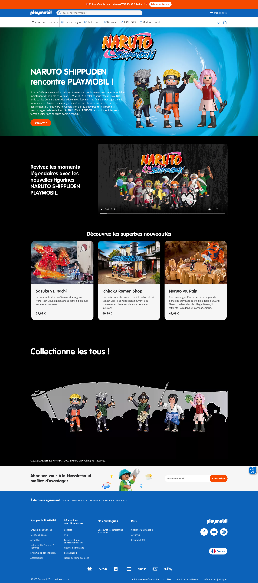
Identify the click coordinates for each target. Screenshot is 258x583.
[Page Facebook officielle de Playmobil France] (204, 532)
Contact (68, 529)
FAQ (66, 534)
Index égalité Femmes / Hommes (42, 546)
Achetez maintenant (160, 4)
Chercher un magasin (142, 529)
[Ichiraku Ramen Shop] (129, 262)
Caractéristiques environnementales (73, 541)
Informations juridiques (216, 579)
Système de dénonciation (43, 552)
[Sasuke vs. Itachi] (62, 262)
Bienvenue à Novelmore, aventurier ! (108, 500)
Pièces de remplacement (76, 557)
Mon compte (220, 12)
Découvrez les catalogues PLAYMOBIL (110, 531)
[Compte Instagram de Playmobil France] (224, 532)
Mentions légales (38, 534)
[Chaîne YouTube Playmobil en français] (214, 532)
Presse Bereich (79, 500)
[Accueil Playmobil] (41, 12)
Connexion (218, 478)
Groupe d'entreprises (41, 529)
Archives (135, 534)
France (221, 551)
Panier (66, 500)
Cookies (167, 579)
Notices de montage (74, 547)
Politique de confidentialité (145, 579)
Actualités (35, 540)
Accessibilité (36, 557)
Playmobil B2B (138, 540)
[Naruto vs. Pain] (196, 262)
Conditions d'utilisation (187, 579)
